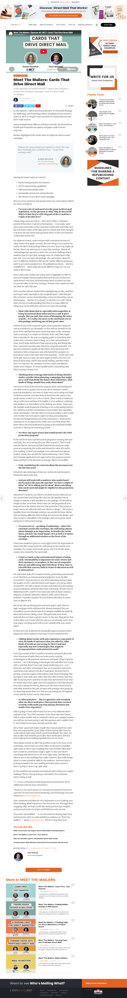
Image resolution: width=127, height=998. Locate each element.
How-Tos (71, 25)
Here (15, 782)
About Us (42, 990)
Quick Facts (64, 993)
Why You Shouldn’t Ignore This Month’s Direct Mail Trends (35, 838)
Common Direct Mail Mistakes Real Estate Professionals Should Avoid (40, 842)
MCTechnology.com (31, 796)
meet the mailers (32, 848)
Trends (54, 848)
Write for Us (59, 995)
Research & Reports (85, 25)
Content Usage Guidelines (46, 995)
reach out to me (37, 820)
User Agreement (44, 993)
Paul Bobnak (26, 98)
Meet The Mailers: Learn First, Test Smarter (30, 835)
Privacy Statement (63, 990)
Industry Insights (46, 25)
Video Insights (54, 993)
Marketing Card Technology (48, 164)
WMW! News (32, 25)
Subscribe (108, 25)
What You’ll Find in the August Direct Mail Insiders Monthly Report (39, 831)
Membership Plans (51, 990)
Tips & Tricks (60, 25)
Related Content (45, 848)
